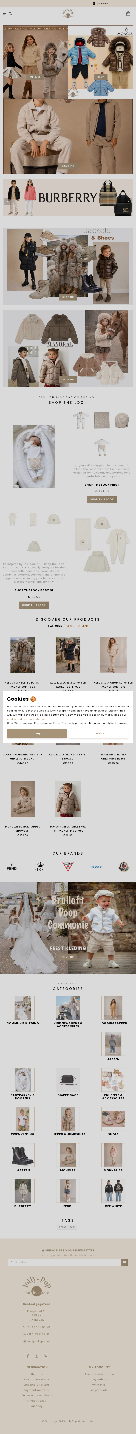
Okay (37, 733)
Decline (99, 733)
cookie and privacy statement (27, 719)
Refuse (57, 723)
